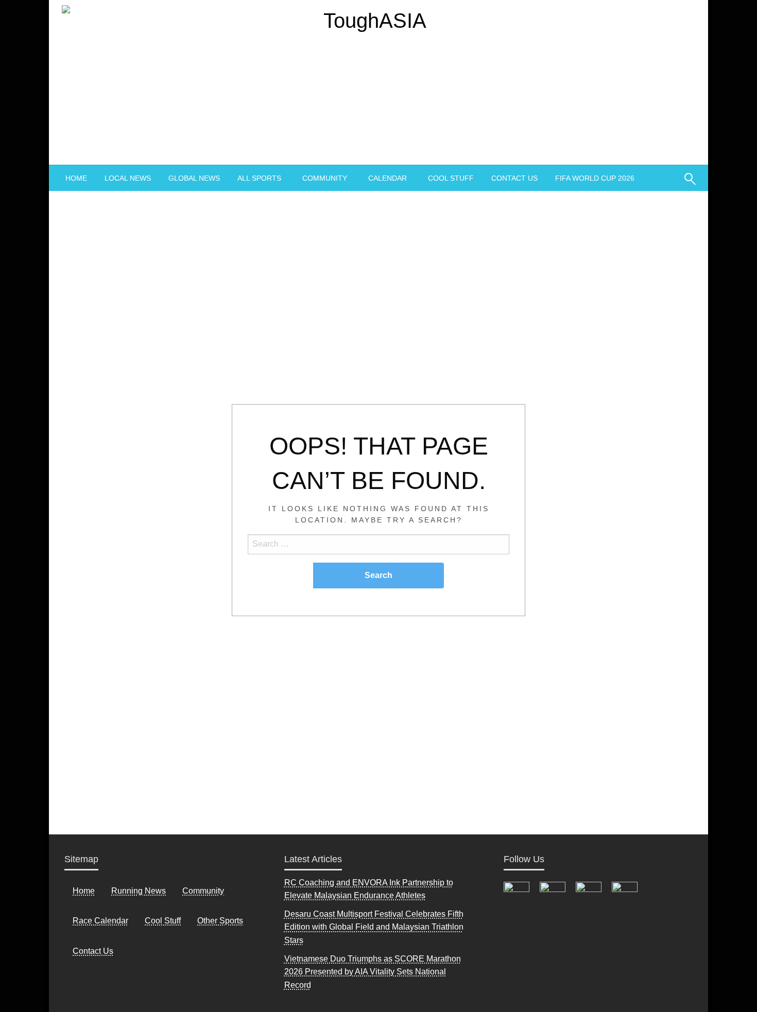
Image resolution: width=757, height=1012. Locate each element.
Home (84, 890)
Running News (138, 890)
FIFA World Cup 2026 (594, 178)
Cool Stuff (163, 920)
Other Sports (220, 920)
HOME (76, 178)
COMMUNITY (324, 178)
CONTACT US (514, 178)
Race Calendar (100, 920)
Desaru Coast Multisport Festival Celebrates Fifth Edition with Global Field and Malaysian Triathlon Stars (373, 927)
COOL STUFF (451, 178)
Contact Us (93, 951)
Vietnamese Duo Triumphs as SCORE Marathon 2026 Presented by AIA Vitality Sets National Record (372, 971)
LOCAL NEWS (128, 178)
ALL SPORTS (259, 178)
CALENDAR (387, 178)
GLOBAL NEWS (194, 178)
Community (203, 890)
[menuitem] (76, 178)
